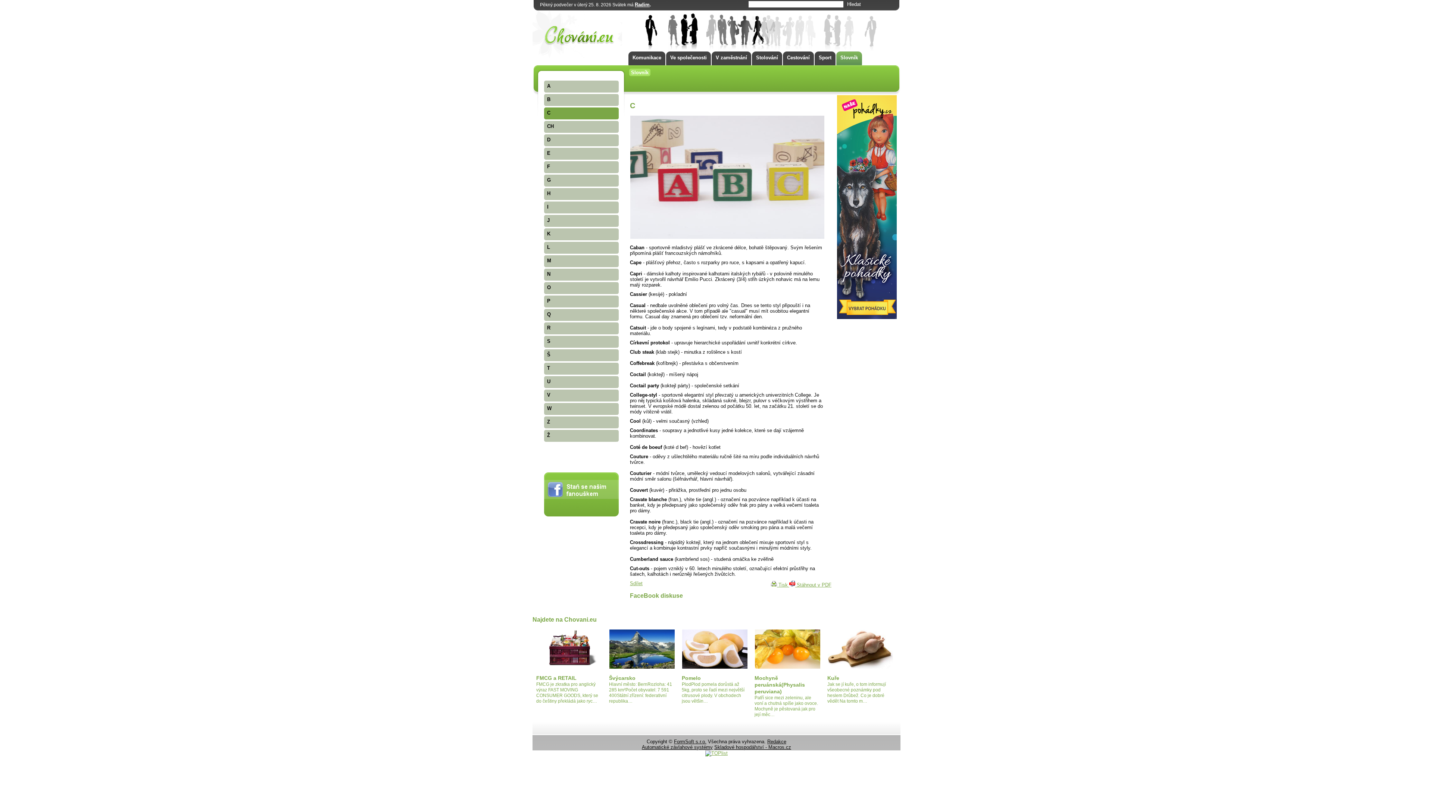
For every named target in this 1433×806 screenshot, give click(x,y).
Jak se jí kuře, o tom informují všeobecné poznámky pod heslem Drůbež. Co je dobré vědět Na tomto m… (856, 693)
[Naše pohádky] (867, 317)
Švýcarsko (622, 678)
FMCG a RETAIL (556, 678)
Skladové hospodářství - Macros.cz (752, 747)
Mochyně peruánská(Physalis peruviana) (780, 684)
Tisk (783, 585)
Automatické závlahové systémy (677, 747)
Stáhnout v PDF (813, 585)
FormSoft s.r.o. (690, 741)
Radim (642, 4)
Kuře (833, 678)
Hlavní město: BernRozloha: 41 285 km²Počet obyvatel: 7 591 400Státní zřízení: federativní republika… (640, 693)
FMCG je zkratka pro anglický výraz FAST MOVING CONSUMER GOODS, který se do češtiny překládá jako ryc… (567, 693)
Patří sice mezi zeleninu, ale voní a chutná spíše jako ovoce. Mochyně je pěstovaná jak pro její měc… (786, 706)
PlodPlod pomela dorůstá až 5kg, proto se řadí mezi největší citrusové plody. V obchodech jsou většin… (713, 693)
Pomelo (691, 678)
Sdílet (636, 583)
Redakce (776, 741)
